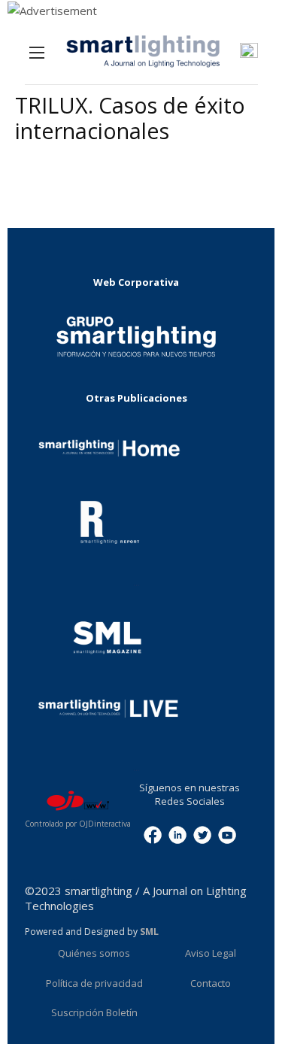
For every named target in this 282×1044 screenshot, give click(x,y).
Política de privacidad (94, 983)
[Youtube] (227, 834)
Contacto (210, 983)
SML (149, 931)
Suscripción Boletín (94, 1012)
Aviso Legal (210, 953)
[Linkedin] (177, 834)
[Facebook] (152, 834)
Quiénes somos (94, 953)
